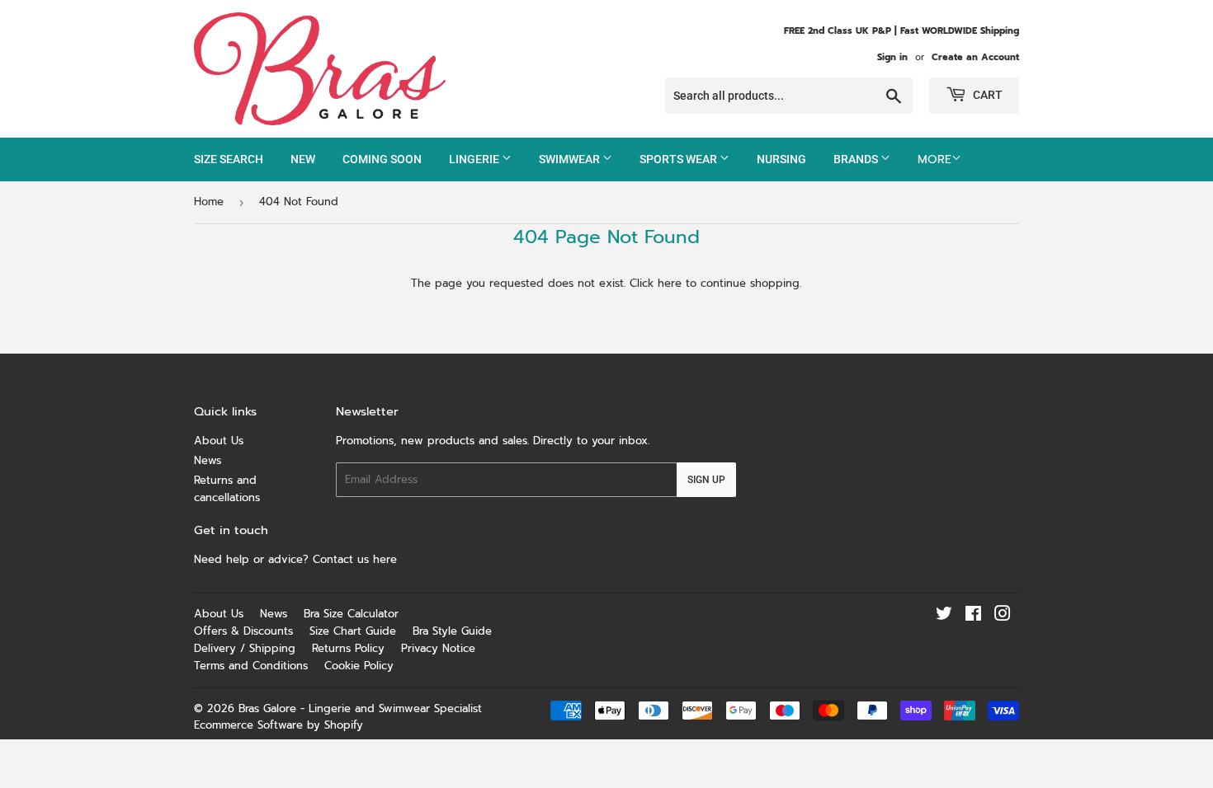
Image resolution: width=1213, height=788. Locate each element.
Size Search (228, 159)
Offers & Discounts (243, 631)
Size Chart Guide (352, 631)
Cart (986, 94)
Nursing (781, 159)
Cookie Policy (359, 665)
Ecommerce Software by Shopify (278, 725)
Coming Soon (382, 159)
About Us (218, 440)
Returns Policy (348, 648)
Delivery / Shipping (244, 648)
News (207, 460)
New (302, 159)
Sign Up (706, 479)
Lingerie (475, 159)
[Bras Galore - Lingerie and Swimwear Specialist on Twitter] (944, 616)
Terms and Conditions (251, 665)
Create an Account (975, 57)
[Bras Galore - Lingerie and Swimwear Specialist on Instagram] (1002, 616)
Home (209, 201)
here (670, 283)
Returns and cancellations (227, 488)
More (934, 159)
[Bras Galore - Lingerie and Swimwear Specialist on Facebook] (973, 616)
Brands (856, 159)
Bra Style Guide (452, 631)
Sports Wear (680, 159)
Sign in (892, 57)
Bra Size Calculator (351, 613)
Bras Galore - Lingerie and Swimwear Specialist (360, 708)
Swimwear (570, 159)
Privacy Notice (438, 648)
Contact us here (357, 559)
